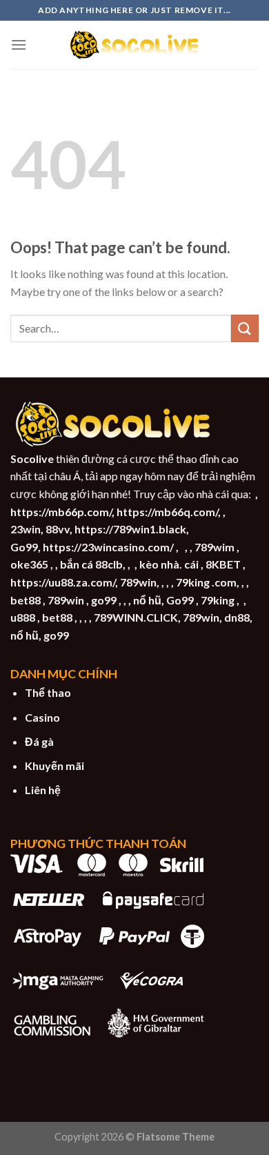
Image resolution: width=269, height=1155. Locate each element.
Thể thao (48, 692)
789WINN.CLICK (136, 617)
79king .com (206, 582)
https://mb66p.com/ (61, 511)
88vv (58, 528)
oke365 (29, 564)
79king (218, 599)
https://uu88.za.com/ (62, 582)
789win (138, 582)
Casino (42, 717)
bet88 (25, 599)
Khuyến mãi (54, 765)
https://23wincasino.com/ (108, 546)
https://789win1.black (130, 528)
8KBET (223, 564)
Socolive (32, 458)
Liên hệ (43, 789)
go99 (104, 599)
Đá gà (39, 741)
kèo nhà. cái (169, 564)
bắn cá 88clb (91, 564)
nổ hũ (147, 599)
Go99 (24, 546)
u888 (22, 617)
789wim (215, 546)
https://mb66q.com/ (167, 511)
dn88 (237, 617)
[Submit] (245, 328)
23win (25, 528)
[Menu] (18, 44)
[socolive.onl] (134, 45)
